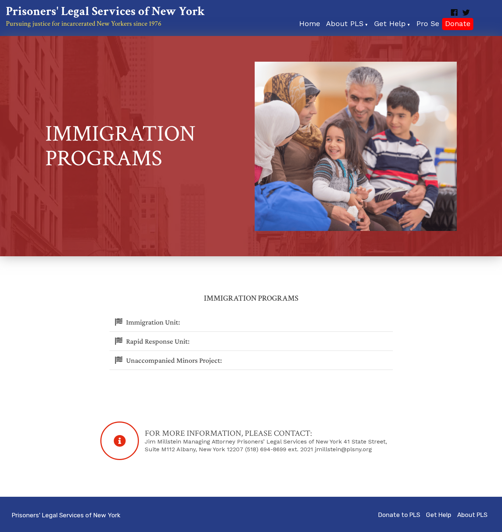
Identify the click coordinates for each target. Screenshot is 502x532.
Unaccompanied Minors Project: (174, 360)
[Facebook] (455, 12)
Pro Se (427, 24)
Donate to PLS (399, 514)
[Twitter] (465, 12)
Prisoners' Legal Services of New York (105, 11)
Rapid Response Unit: (158, 341)
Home (309, 24)
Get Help (438, 514)
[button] (251, 322)
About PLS (472, 514)
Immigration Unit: (153, 322)
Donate (457, 24)
